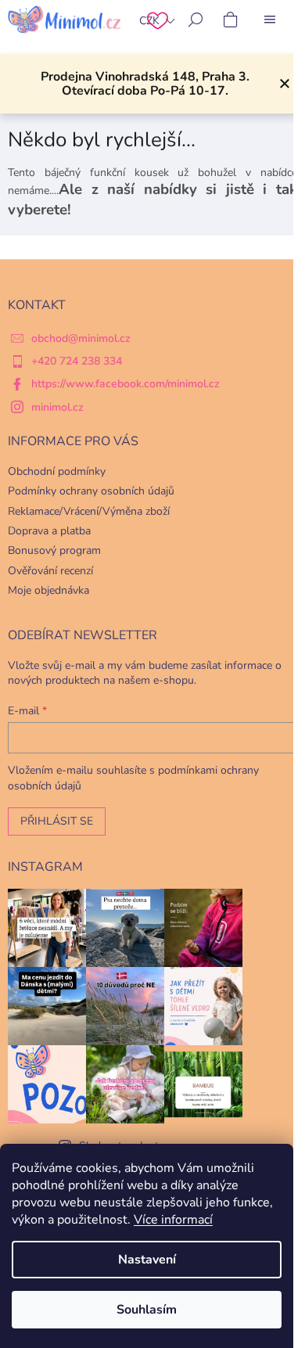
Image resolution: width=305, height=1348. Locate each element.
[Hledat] (195, 19)
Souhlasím (147, 1309)
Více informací (173, 1219)
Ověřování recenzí (50, 570)
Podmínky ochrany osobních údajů (91, 490)
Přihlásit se (56, 821)
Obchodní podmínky (57, 471)
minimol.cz (57, 407)
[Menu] (269, 19)
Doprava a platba (49, 530)
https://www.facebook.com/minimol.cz (125, 383)
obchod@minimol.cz (81, 338)
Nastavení (147, 1259)
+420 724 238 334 (76, 361)
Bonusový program (54, 550)
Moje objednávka (48, 590)
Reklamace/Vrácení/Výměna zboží (89, 511)
